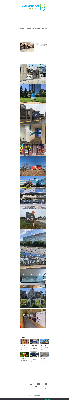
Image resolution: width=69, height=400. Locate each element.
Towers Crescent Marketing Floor (34, 345)
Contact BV (47, 13)
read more (21, 349)
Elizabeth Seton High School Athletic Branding (23, 345)
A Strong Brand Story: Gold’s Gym (44, 345)
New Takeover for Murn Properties (23, 358)
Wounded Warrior (43, 358)
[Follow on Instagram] (22, 383)
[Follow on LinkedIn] (23, 383)
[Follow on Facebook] (21, 383)
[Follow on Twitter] (24, 383)
